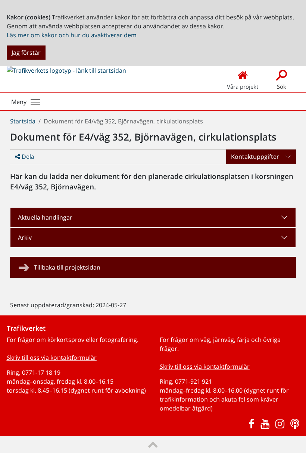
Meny (18, 102)
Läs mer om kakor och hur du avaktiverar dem (72, 35)
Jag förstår (26, 52)
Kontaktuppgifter (255, 156)
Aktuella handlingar (45, 217)
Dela (27, 156)
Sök (281, 86)
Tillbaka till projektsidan (67, 267)
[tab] (153, 217)
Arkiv (25, 237)
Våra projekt (242, 86)
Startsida (22, 121)
